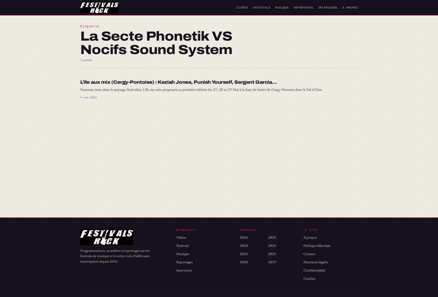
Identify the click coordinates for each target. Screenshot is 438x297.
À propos (350, 7)
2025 (272, 237)
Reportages (303, 7)
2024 (244, 245)
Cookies (309, 279)
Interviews (327, 7)
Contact (309, 254)
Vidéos (242, 7)
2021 (272, 254)
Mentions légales (315, 262)
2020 (244, 262)
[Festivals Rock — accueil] (99, 7)
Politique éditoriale (317, 246)
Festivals (261, 7)
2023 (272, 245)
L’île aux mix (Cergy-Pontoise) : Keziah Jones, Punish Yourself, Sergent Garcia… (178, 82)
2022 (244, 254)
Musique (282, 7)
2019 (272, 262)
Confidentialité (314, 270)
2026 (244, 237)
